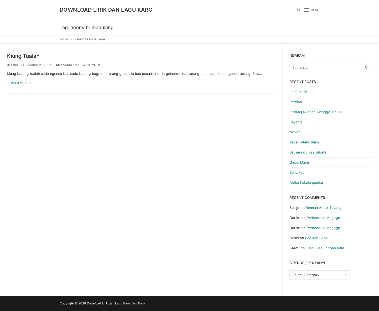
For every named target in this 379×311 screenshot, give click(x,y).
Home (64, 39)
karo (14, 65)
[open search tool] (298, 10)
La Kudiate (298, 92)
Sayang (296, 122)
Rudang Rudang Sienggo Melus (315, 112)
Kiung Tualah (23, 56)
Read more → (21, 83)
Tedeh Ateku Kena (304, 142)
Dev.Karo (138, 303)
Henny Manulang (65, 65)
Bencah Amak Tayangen (325, 207)
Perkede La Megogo (323, 218)
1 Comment (93, 65)
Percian (296, 102)
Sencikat (297, 172)
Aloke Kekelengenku (306, 182)
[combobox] (331, 67)
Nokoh (295, 132)
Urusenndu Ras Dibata (308, 152)
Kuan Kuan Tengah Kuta (325, 248)
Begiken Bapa (316, 238)
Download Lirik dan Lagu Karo (106, 10)
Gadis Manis (300, 162)
